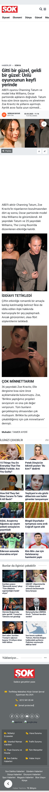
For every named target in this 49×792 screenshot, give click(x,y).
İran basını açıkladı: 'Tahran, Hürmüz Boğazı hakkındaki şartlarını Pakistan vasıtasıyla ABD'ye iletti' (36, 640)
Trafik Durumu (35, 741)
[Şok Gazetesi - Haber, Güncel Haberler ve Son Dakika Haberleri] (10, 9)
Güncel (38, 17)
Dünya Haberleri (14, 774)
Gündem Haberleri (34, 771)
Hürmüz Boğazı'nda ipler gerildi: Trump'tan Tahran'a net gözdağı (12, 614)
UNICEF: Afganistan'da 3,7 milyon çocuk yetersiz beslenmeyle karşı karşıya (35, 587)
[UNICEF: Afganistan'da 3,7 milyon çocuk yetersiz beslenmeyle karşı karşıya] (36, 576)
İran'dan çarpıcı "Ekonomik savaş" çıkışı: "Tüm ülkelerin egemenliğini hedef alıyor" (12, 588)
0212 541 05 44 (26, 700)
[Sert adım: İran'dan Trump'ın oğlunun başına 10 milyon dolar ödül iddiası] (12, 627)
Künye (24, 780)
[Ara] (40, 9)
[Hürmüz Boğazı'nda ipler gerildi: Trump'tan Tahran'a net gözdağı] (12, 603)
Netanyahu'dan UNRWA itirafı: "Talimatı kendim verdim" (36, 614)
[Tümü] (45, 657)
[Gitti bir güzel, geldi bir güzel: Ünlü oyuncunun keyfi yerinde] (24, 133)
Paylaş (8, 151)
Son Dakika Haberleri (10, 760)
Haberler (6, 65)
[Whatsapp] (32, 716)
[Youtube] (27, 716)
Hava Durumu (35, 733)
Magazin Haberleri (25, 777)
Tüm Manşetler (35, 750)
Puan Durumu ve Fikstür (13, 751)
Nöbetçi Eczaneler (9, 734)
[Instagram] (22, 716)
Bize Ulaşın (40, 777)
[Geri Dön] (8, 784)
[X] (17, 716)
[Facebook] (12, 716)
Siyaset (6, 17)
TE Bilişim (31, 788)
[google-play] (31, 723)
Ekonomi (17, 17)
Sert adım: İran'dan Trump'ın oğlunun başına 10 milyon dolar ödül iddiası (12, 638)
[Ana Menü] (45, 9)
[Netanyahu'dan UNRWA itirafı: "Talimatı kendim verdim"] (36, 603)
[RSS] (37, 716)
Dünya (28, 17)
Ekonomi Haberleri (32, 774)
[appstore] (17, 723)
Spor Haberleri (9, 777)
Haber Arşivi (34, 758)
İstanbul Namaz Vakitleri (13, 743)
